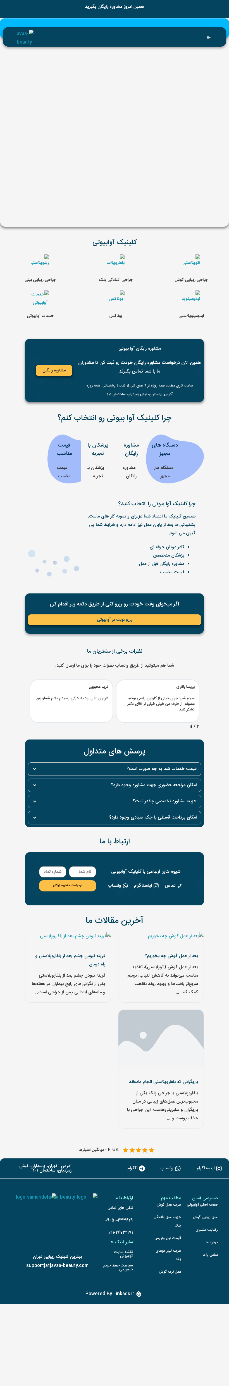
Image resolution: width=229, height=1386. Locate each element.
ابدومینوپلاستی (191, 315)
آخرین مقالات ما (114, 921)
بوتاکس (115, 315)
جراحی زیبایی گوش (191, 279)
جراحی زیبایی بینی (40, 279)
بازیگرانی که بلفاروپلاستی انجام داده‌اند (163, 1082)
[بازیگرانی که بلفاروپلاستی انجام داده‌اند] (161, 1038)
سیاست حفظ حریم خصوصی (118, 1267)
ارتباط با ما (114, 842)
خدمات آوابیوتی (40, 315)
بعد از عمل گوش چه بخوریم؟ (171, 956)
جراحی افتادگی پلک (116, 279)
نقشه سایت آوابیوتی (123, 1254)
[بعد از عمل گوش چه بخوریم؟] (176, 936)
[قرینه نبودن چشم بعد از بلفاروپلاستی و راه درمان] (75, 936)
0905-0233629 (119, 1220)
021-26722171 (120, 1232)
